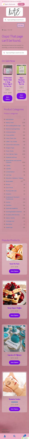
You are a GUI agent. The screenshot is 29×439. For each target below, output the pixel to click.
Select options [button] (7, 98)
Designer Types (10, 148)
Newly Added (9, 181)
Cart (22, 435)
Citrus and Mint (10, 135)
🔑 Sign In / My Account (9, 4)
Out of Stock (9, 187)
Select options (14, 271)
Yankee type (9, 227)
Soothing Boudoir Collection (14, 211)
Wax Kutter (9, 224)
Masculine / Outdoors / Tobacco (14, 178)
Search (14, 436)
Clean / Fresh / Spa (11, 138)
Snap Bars (8, 205)
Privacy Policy (5, 432)
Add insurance (10, 119)
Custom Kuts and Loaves (12, 144)
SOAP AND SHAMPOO (12, 208)
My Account (5, 436)
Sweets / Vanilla (10, 218)
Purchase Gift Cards (11, 191)
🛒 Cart (21, 4)
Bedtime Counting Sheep (13, 129)
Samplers (8, 194)
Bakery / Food (9, 122)
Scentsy (8, 202)
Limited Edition (10, 172)
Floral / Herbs (10, 151)
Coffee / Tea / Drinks (11, 141)
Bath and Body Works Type (13, 125)
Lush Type (8, 175)
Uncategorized (10, 221)
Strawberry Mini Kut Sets (13, 215)
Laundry (8, 165)
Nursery (8, 184)
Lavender (8, 168)
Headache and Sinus (11, 157)
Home (5, 30)
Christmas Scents (11, 132)
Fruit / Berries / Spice (11, 154)
